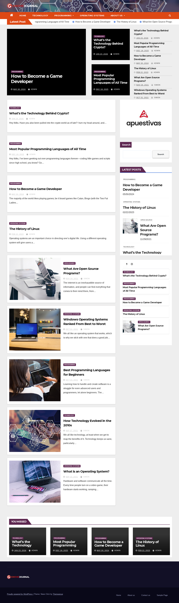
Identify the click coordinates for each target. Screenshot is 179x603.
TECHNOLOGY (40, 15)
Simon (157, 85)
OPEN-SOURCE (69, 263)
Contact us (145, 595)
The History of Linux (32, 81)
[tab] (126, 264)
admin (33, 89)
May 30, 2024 (142, 63)
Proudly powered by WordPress (20, 594)
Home (22, 15)
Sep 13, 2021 (72, 477)
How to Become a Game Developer (35, 189)
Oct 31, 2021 (142, 98)
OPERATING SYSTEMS (92, 15)
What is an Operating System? (86, 471)
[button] (170, 15)
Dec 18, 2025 (102, 89)
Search (126, 144)
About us (117, 15)
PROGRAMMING (63, 15)
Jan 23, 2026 (102, 54)
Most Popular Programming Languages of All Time (110, 79)
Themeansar (58, 594)
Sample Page (162, 595)
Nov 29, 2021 (142, 85)
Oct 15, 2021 (72, 380)
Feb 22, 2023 (19, 89)
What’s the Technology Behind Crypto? (108, 43)
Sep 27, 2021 (72, 431)
